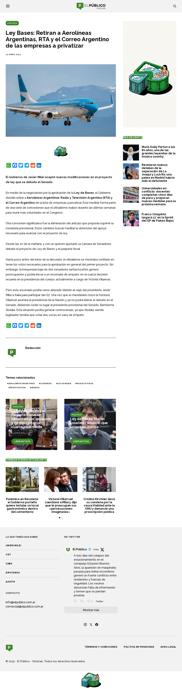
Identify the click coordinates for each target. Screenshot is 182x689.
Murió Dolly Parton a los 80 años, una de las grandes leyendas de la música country (158, 151)
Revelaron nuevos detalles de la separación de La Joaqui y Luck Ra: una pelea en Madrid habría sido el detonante (158, 173)
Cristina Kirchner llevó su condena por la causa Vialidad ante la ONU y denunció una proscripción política (99, 505)
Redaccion (33, 348)
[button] (59, 518)
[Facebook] (96, 624)
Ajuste (10, 582)
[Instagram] (85, 624)
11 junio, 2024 (18, 433)
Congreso (46, 383)
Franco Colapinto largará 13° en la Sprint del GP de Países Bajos (158, 217)
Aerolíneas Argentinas (22, 383)
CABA (9, 563)
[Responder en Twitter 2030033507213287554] (76, 601)
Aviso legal (168, 647)
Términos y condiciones (101, 647)
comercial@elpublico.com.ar (24, 606)
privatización (18, 388)
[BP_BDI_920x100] (61, 151)
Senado (35, 388)
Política (12, 23)
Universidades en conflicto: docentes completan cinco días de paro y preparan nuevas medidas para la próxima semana (159, 196)
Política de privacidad (139, 647)
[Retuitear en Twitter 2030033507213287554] (83, 601)
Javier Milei (13, 545)
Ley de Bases (64, 383)
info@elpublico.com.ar (20, 602)
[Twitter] (91, 624)
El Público (80, 549)
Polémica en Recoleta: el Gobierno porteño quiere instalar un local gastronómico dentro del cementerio (22, 505)
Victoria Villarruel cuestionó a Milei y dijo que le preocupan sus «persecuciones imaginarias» (61, 505)
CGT (8, 554)
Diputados (13, 572)
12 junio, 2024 (13, 54)
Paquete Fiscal (85, 383)
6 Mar (96, 549)
